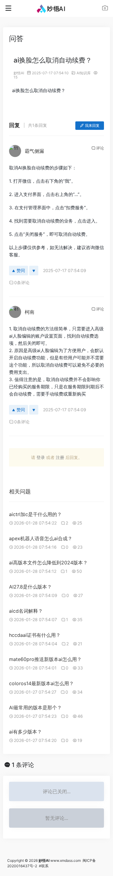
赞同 (21, 270)
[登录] (105, 9)
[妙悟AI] (56, 8)
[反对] (33, 270)
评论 (100, 148)
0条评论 (22, 282)
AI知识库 (84, 73)
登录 (40, 457)
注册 (60, 457)
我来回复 (92, 125)
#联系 (44, 866)
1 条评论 (23, 765)
